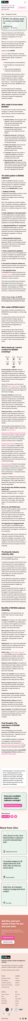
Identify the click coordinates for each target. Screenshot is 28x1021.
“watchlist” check (6, 274)
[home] (5, 2)
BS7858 (3, 54)
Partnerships (4, 1001)
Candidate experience (6, 982)
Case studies (18, 998)
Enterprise (3, 998)
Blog (16, 996)
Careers (17, 1001)
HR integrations (4, 980)
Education (17, 985)
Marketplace (4, 1003)
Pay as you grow (5, 994)
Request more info (8, 937)
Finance (17, 978)
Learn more (22, 7)
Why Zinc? (17, 994)
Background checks (5, 978)
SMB (2, 996)
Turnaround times (5, 987)
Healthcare (17, 980)
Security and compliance (6, 985)
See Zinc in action (8, 942)
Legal (16, 1005)
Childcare (17, 982)
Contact (17, 1003)
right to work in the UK (14, 386)
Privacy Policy (4, 1018)
